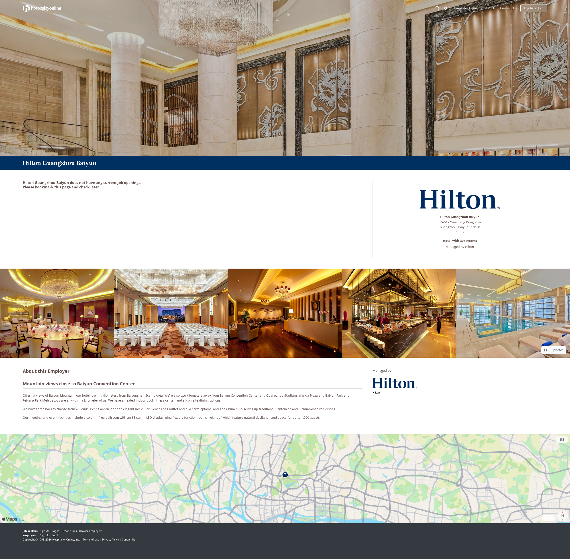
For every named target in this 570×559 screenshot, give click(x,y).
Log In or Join (534, 8)
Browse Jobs (508, 8)
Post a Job (488, 8)
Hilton (469, 247)
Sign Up (44, 531)
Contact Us (128, 539)
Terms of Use (91, 539)
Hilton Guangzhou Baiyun (459, 217)
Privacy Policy (110, 539)
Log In (55, 531)
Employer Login (465, 8)
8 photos (556, 350)
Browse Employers (90, 531)
